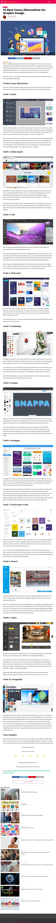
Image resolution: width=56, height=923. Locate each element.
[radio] (15, 756)
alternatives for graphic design (23, 771)
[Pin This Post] (28, 58)
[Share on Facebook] (12, 58)
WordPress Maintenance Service (23, 921)
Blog (7, 919)
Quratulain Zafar (12, 16)
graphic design (8, 773)
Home (3, 919)
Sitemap (11, 919)
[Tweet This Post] (20, 58)
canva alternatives (43, 771)
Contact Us (16, 919)
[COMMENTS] (44, 58)
